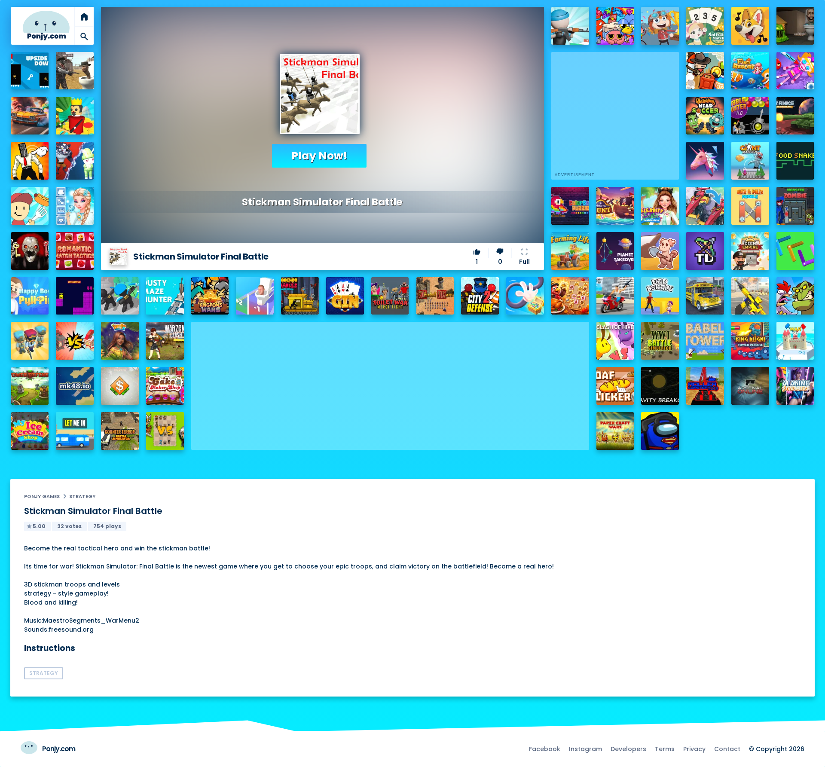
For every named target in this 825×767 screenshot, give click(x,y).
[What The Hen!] (795, 296)
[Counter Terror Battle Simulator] (120, 431)
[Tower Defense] (30, 386)
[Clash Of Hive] (615, 341)
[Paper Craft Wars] (615, 431)
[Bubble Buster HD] (750, 116)
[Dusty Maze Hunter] (165, 296)
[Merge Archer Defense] (120, 296)
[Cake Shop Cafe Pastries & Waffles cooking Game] (165, 386)
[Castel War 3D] (795, 341)
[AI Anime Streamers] (795, 386)
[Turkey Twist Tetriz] (570, 296)
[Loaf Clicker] (615, 386)
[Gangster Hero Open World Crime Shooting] (615, 296)
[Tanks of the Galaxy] (795, 116)
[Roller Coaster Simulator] (705, 386)
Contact (727, 749)
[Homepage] (46, 25)
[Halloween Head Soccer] (705, 116)
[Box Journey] (75, 296)
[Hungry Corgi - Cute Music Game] (750, 26)
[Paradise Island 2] (120, 341)
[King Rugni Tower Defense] (750, 341)
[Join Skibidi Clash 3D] (255, 296)
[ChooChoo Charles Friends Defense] (300, 296)
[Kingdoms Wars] (210, 296)
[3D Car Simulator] (30, 116)
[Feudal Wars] (435, 296)
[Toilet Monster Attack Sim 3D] (795, 26)
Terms (665, 749)
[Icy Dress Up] (75, 206)
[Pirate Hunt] (615, 206)
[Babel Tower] (705, 341)
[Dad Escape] (660, 296)
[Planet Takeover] (615, 251)
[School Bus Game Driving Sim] (705, 296)
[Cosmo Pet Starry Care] (615, 26)
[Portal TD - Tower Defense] (705, 251)
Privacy (694, 749)
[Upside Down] (30, 71)
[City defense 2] (480, 296)
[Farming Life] (570, 251)
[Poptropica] (660, 26)
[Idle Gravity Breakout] (660, 386)
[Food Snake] (795, 161)
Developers (628, 749)
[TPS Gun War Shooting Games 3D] (750, 296)
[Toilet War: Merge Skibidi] (390, 296)
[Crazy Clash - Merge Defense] (75, 341)
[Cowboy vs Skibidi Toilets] (75, 71)
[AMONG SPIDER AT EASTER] (660, 431)
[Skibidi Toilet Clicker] (30, 161)
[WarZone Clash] (165, 341)
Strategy (82, 496)
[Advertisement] (390, 382)
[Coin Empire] (750, 251)
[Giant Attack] (750, 161)
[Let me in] (75, 431)
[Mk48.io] (75, 386)
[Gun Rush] (570, 26)
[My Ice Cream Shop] (30, 431)
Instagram (585, 749)
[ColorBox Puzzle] (570, 206)
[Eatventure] (30, 206)
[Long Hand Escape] (525, 296)
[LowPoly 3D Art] (705, 161)
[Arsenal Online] (750, 386)
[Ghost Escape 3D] (30, 251)
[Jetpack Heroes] (705, 71)
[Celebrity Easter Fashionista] (660, 206)
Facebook (544, 749)
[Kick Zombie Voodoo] (795, 71)
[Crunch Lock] (795, 251)
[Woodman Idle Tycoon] (75, 116)
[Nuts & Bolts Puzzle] (750, 206)
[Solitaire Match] (705, 26)
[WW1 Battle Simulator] (660, 341)
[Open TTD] (120, 386)
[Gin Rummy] (345, 296)
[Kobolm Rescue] (660, 251)
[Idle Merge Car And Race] (705, 206)
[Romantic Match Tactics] (75, 251)
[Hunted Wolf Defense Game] (75, 161)
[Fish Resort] (750, 71)
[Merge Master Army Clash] (30, 341)
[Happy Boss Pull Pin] (30, 296)
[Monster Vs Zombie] (795, 206)
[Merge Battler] (165, 431)
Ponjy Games (42, 496)
